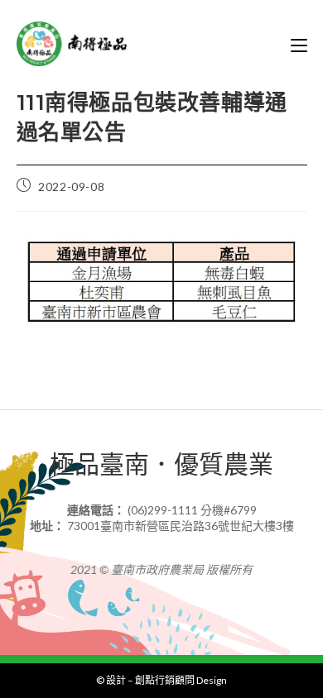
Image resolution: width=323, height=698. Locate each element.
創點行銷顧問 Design (181, 680)
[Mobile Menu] (299, 44)
